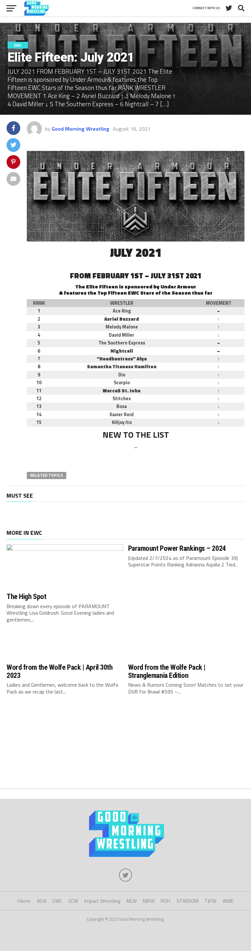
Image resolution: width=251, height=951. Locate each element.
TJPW (210, 901)
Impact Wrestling (102, 901)
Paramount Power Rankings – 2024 (177, 548)
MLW (131, 901)
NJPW (149, 901)
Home (24, 901)
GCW (73, 901)
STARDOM (187, 901)
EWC (57, 901)
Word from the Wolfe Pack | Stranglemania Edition (167, 671)
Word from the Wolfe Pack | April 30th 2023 (59, 671)
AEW (41, 901)
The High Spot (26, 596)
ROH (165, 901)
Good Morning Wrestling (80, 129)
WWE (228, 901)
